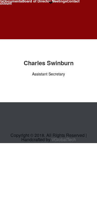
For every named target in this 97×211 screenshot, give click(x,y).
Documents (12, 1)
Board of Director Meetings (44, 1)
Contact (73, 1)
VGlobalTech (63, 139)
